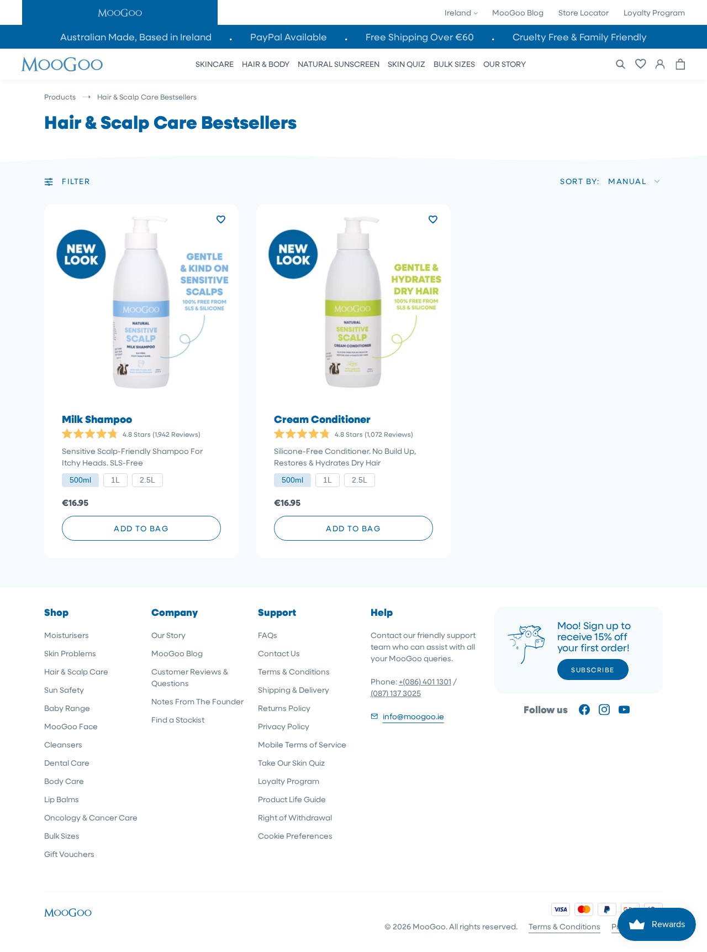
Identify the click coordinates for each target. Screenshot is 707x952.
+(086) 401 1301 (425, 681)
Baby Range (67, 708)
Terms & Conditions (294, 671)
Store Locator (583, 12)
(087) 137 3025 (396, 693)
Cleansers (63, 744)
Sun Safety (64, 689)
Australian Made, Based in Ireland (136, 37)
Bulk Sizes (62, 835)
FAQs (267, 635)
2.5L (147, 479)
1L (115, 479)
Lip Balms (61, 799)
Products (60, 96)
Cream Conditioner (322, 419)
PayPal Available (288, 37)
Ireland (459, 12)
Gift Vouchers (69, 854)
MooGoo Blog (518, 12)
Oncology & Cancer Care (91, 817)
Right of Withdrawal (295, 817)
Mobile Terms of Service (302, 744)
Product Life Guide (292, 799)
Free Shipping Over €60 (420, 37)
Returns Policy (284, 708)
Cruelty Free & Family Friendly (580, 37)
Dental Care (66, 762)
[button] (120, 12)
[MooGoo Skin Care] (61, 64)
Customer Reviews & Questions (189, 677)
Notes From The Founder (197, 701)
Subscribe (593, 669)
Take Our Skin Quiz (291, 762)
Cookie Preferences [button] (295, 835)
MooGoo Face (71, 726)
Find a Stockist (177, 719)
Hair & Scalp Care (76, 671)
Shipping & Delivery (293, 689)
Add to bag (141, 528)
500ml (80, 479)
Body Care (64, 781)
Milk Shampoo (97, 419)
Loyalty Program (654, 12)
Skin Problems (70, 653)
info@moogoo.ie (413, 716)
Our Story (168, 635)
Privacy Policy (283, 726)
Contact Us (279, 653)
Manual (627, 181)
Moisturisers (66, 635)
